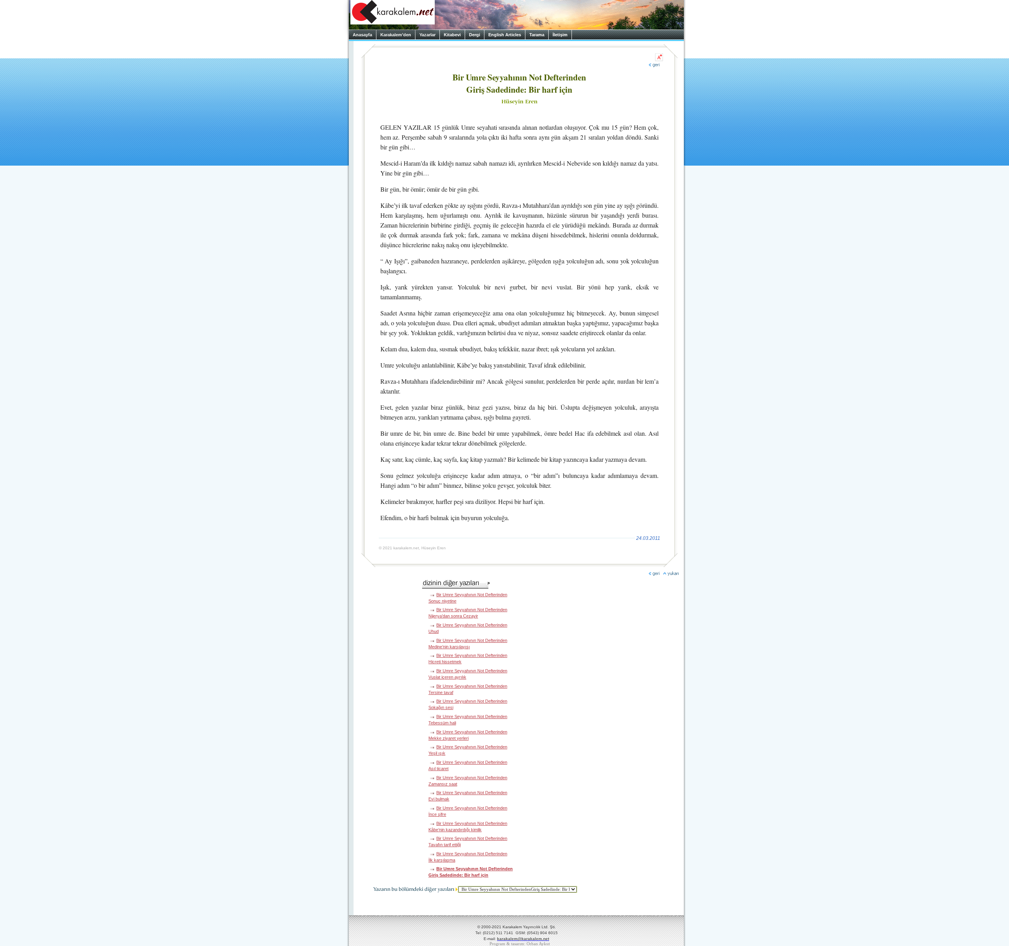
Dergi (474, 34)
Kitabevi (452, 34)
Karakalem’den (395, 34)
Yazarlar (427, 34)
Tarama (536, 34)
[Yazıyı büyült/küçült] (659, 57)
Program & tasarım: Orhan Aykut (520, 944)
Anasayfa (362, 34)
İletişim (560, 34)
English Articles (504, 34)
